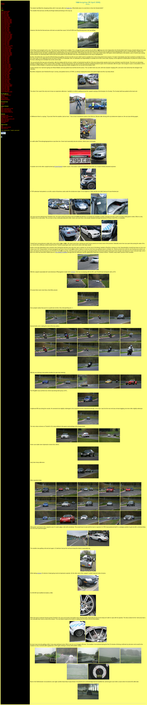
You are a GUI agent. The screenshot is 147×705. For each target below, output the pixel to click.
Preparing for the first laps (6, 116)
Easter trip (69, 8)
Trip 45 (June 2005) (5, 61)
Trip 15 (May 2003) (5, 28)
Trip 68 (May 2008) (5, 88)
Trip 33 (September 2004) (6, 48)
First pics (3, 102)
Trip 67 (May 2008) (5, 87)
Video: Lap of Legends (6, 127)
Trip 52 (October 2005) (6, 69)
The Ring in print (4, 115)
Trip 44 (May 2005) (5, 60)
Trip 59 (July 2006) (5, 78)
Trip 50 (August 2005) (6, 67)
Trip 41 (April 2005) (5, 57)
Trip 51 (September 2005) (6, 68)
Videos (2, 104)
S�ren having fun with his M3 (7, 118)
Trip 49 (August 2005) (6, 66)
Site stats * (3, 122)
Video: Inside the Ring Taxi (7, 112)
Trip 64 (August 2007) (6, 83)
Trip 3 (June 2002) (5, 14)
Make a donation (4, 121)
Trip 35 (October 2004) (6, 50)
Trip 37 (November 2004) (6, 52)
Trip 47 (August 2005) (6, 64)
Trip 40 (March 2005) (5, 56)
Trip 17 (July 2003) (5, 30)
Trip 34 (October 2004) (6, 49)
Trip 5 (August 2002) (5, 17)
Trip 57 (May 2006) (5, 75)
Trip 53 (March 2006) (5, 71)
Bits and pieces (4, 97)
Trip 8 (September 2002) (6, 20)
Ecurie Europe (58, 166)
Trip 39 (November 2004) (6, 55)
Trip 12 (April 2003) (5, 25)
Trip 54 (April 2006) (5, 72)
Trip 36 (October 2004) (6, 51)
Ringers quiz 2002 (5, 120)
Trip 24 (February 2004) (6, 38)
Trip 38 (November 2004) (6, 53)
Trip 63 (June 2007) (5, 82)
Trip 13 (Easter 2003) (5, 26)
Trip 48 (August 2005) (6, 65)
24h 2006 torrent (4, 117)
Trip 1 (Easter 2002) (5, 11)
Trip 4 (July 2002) (5, 15)
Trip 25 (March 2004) (5, 40)
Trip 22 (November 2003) (6, 36)
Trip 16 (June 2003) (5, 29)
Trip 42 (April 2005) (5, 58)
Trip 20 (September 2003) (6, 34)
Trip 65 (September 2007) (6, 84)
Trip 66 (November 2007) (6, 86)
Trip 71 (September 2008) (6, 91)
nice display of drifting (61, 252)
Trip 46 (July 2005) (5, 63)
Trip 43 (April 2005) (5, 59)
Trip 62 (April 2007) (5, 81)
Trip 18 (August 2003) (6, 32)
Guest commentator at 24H (7, 108)
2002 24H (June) (4, 13)
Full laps (3, 96)
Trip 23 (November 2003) (6, 37)
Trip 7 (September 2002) (6, 19)
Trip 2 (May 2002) (5, 12)
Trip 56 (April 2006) (5, 74)
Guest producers (4, 98)
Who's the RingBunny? (6, 95)
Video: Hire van (4, 128)
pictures (73, 272)
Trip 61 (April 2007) (5, 80)
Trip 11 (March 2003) (5, 24)
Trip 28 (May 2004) (5, 43)
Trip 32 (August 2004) (6, 46)
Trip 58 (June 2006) (5, 76)
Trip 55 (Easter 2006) (5, 73)
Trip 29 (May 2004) (5, 44)
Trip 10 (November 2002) (6, 22)
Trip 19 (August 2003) (6, 33)
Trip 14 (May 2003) (5, 27)
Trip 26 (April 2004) (5, 41)
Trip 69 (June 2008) (5, 89)
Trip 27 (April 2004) (5, 42)
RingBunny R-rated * (5, 99)
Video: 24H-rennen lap (6, 109)
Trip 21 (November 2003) (6, 35)
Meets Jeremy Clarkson (6, 110)
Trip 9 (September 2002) (6, 21)
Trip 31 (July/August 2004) (7, 45)
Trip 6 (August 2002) (5, 18)
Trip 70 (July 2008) (5, 90)
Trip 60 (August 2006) (6, 79)
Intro (2, 8)
